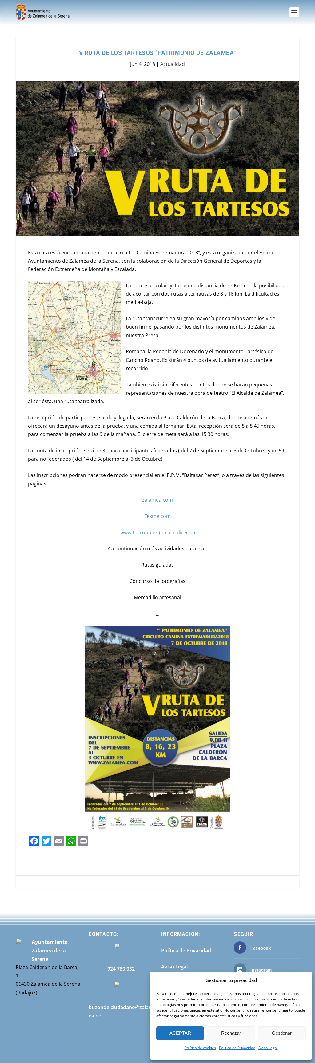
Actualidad (172, 64)
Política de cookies (200, 1047)
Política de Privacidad (237, 1047)
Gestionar (282, 1033)
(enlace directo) (176, 532)
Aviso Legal (268, 1047)
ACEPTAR (180, 1033)
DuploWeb (70, 1056)
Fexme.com (157, 516)
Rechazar (231, 1033)
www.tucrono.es (139, 532)
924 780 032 (121, 968)
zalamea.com (157, 499)
